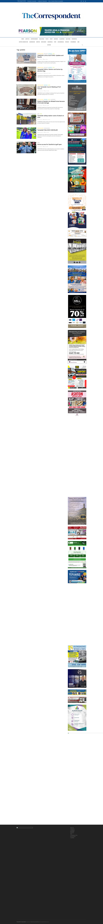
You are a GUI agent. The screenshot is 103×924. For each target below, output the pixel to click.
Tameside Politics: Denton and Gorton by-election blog (50, 70)
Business (56, 38)
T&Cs (71, 833)
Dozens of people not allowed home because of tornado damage (51, 102)
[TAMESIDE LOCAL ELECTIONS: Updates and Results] (26, 58)
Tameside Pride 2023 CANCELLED (47, 130)
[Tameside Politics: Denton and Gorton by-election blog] (26, 74)
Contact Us (72, 828)
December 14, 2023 (47, 119)
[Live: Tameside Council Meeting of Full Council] (26, 90)
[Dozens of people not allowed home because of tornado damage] (26, 104)
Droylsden (43, 41)
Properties (74, 38)
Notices (49, 44)
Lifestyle (27, 38)
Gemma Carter (40, 73)
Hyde (55, 41)
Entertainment (34, 38)
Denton (38, 41)
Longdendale (61, 41)
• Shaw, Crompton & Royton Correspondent (55, 1)
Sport (51, 38)
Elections (68, 38)
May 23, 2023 (46, 146)
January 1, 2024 (46, 105)
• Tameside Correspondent (31, 1)
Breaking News (40, 53)
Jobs (78, 41)
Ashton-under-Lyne (23, 41)
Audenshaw (32, 41)
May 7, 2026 (46, 59)
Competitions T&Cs (73, 835)
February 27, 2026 (47, 73)
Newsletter (72, 831)
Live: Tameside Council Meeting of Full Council (49, 87)
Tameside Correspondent (21, 921)
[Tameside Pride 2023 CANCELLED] (26, 133)
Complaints (72, 830)
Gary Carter (40, 59)
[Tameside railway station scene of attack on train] (26, 118)
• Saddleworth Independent (42, 1)
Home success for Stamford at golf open (49, 144)
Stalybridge (73, 41)
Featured (50, 53)
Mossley (67, 41)
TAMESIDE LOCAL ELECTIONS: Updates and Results (50, 56)
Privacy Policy (73, 836)
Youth (47, 38)
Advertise (72, 832)
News (22, 38)
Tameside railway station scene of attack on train (50, 116)
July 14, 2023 (46, 132)
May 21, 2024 (46, 90)
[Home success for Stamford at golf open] (26, 147)
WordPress (37, 921)
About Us (72, 827)
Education (41, 38)
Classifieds (61, 38)
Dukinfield (50, 41)
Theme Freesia (32, 921)
